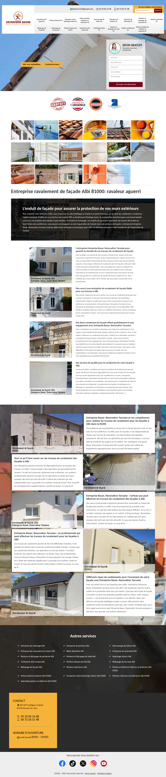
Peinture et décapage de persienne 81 (142, 20)
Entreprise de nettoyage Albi (33, 646)
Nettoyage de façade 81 (41, 29)
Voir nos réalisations (31, 64)
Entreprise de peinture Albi (78, 646)
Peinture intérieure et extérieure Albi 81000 (131, 676)
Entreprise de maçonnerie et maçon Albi (38, 651)
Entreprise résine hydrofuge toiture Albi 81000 (86, 676)
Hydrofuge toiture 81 (99, 29)
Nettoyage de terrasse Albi (123, 662)
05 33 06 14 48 (105, 9)
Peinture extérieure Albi (77, 667)
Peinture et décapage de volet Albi (81, 657)
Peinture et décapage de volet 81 (113, 29)
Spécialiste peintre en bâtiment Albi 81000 (39, 681)
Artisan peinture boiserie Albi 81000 (36, 676)
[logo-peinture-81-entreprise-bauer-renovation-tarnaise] (18, 18)
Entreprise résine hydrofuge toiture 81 (70, 20)
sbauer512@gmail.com (83, 9)
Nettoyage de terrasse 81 (56, 29)
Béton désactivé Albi (75, 651)
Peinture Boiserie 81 (56, 20)
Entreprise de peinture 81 (113, 20)
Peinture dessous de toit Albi (78, 662)
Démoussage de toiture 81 (99, 20)
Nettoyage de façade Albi (31, 667)
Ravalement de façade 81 (41, 20)
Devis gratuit (90, 774)
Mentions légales (104, 774)
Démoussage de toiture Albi (124, 646)
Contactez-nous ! (52, 64)
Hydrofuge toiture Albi (121, 657)
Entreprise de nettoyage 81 (128, 20)
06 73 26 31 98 (123, 9)
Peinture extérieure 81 (157, 20)
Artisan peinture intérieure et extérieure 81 (85, 20)
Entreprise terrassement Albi (124, 651)
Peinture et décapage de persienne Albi (37, 657)
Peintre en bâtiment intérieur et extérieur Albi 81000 (131, 669)
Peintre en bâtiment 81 (128, 29)
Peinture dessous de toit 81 (70, 29)
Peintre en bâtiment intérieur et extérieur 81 (142, 29)
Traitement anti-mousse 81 (85, 29)
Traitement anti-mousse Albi (33, 662)
